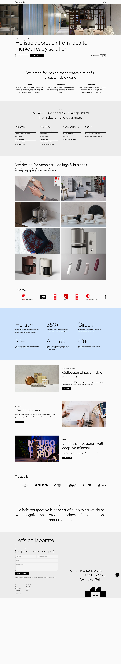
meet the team (67, 457)
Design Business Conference (32, 586)
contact (99, 2)
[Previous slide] (30, 19)
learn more (21, 55)
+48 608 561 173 (93, 575)
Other (51, 551)
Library (27, 582)
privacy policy (44, 577)
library (73, 2)
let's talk (36, 55)
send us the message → (22, 573)
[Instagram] (18, 594)
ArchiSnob (44, 551)
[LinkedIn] (16, 594)
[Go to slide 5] (97, 55)
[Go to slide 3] (95, 55)
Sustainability (29, 584)
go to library (66, 388)
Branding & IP (36, 551)
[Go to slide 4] (96, 55)
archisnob (93, 2)
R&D (27, 590)
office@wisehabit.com (88, 570)
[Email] (20, 594)
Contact (28, 588)
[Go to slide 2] (94, 55)
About (16, 582)
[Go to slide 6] (98, 55)
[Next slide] (91, 19)
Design (18, 551)
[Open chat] (117, 575)
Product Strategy (26, 551)
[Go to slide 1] (93, 55)
